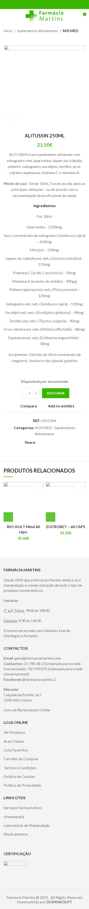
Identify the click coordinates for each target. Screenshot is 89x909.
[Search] (74, 16)
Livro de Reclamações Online (27, 710)
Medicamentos (16, 834)
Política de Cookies (19, 776)
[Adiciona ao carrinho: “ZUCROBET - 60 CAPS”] (50, 517)
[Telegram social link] (55, 4)
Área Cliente (14, 741)
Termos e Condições (20, 767)
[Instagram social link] (48, 840)
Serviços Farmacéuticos (23, 807)
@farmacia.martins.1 (39, 679)
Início (8, 31)
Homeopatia (14, 816)
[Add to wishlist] (37, 488)
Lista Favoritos (16, 750)
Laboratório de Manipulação (27, 825)
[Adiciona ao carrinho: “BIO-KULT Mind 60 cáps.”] (8, 517)
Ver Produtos (14, 732)
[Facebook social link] (33, 4)
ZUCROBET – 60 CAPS (65, 526)
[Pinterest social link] (44, 4)
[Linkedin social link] (50, 4)
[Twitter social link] (39, 4)
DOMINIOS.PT (59, 902)
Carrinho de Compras (21, 758)
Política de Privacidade (22, 785)
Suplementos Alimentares (38, 31)
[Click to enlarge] (12, 118)
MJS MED (70, 31)
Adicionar (56, 393)
